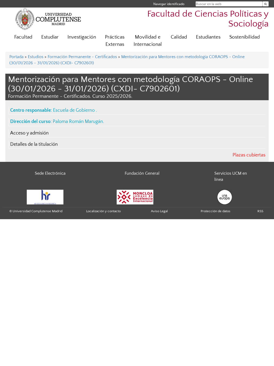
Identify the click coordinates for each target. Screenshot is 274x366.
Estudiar (50, 37)
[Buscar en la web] (265, 3)
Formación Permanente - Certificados (82, 56)
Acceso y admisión (29, 133)
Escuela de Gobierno (74, 110)
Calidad (179, 37)
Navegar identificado (168, 4)
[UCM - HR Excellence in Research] (45, 196)
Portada (16, 56)
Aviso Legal (159, 211)
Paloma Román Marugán (78, 121)
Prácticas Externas (114, 40)
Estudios (35, 56)
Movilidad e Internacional (148, 40)
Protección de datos (215, 211)
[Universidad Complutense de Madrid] (48, 18)
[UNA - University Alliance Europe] (224, 196)
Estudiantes (208, 37)
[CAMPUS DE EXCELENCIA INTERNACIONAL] (135, 196)
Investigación (81, 37)
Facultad (23, 37)
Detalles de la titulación (34, 144)
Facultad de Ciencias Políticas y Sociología (208, 19)
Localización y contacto (103, 211)
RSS (260, 211)
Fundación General (142, 173)
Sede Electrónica (50, 173)
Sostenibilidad (244, 37)
